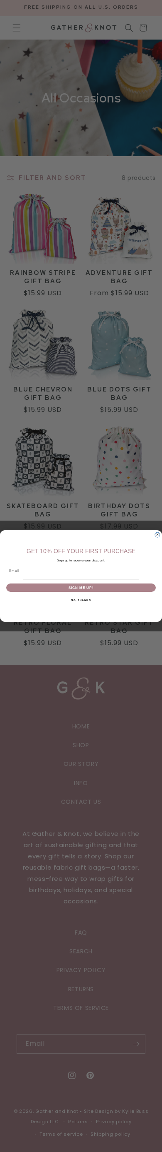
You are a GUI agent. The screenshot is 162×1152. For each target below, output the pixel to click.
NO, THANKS (81, 599)
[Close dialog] (157, 534)
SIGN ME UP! (81, 587)
